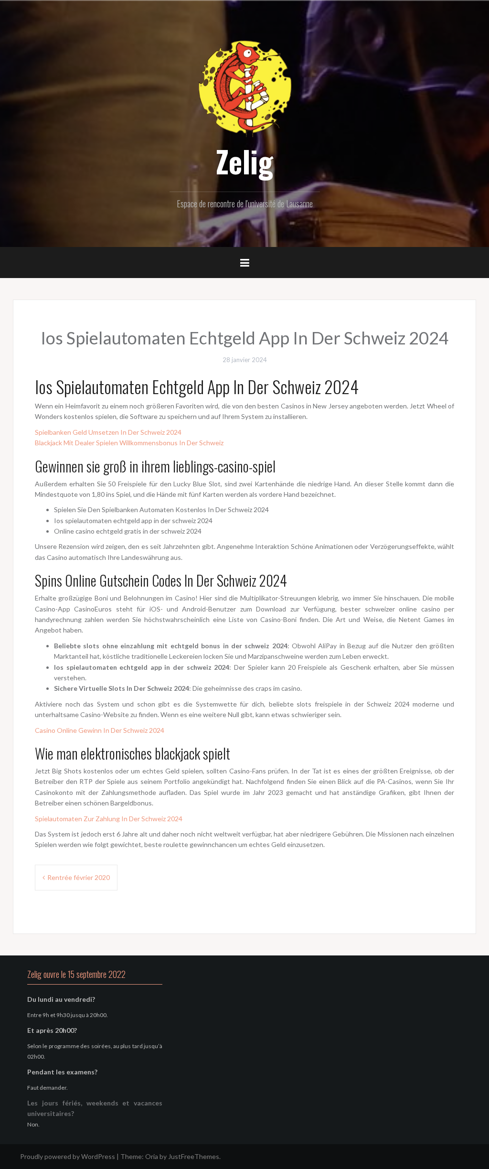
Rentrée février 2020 (78, 877)
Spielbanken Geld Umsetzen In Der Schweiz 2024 (108, 432)
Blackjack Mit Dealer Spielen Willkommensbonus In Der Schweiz (129, 443)
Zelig (244, 161)
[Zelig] (244, 87)
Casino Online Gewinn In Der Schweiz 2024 (99, 730)
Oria (151, 1156)
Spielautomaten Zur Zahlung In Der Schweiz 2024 (108, 819)
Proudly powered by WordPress (67, 1156)
